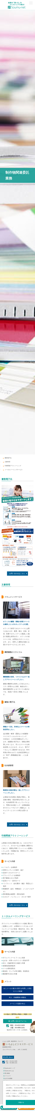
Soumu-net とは (9, 1070)
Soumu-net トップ (10, 1068)
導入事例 (7, 1073)
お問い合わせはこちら (17, 573)
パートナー (8, 1076)
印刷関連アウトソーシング (13, 465)
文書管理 (7, 462)
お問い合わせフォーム (18, 1021)
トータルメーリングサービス (13, 469)
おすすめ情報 (8, 1078)
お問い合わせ (9, 1057)
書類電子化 (8, 458)
